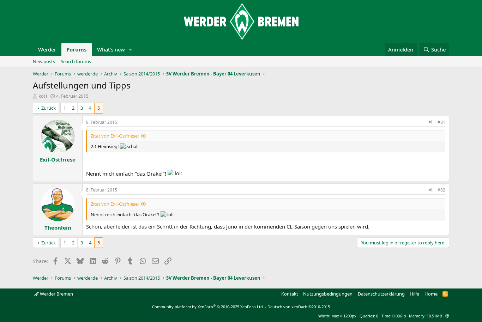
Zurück (48, 108)
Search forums (76, 61)
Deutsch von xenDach (298, 306)
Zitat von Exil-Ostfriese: (115, 136)
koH (42, 96)
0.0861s (399, 315)
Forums (76, 49)
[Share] (430, 123)
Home (431, 294)
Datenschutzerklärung (381, 294)
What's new (111, 49)
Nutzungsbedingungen (328, 294)
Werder (47, 49)
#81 (441, 122)
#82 (441, 190)
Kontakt (289, 294)
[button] (130, 49)
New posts (44, 61)
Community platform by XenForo (208, 306)
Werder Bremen (56, 294)
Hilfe (414, 294)
